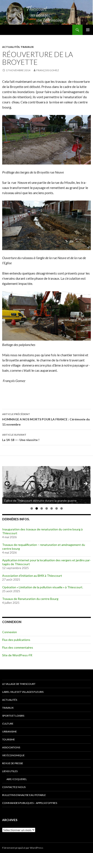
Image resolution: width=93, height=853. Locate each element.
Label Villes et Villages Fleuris (22, 691)
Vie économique (13, 755)
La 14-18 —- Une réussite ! (20, 437)
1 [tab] (31, 508)
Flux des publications (16, 640)
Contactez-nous (14, 787)
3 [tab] (41, 508)
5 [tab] (51, 508)
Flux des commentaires (17, 647)
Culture (7, 723)
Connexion (9, 632)
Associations (11, 747)
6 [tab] (56, 508)
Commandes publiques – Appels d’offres (29, 803)
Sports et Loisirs (13, 715)
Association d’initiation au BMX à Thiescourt (32, 575)
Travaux (27, 46)
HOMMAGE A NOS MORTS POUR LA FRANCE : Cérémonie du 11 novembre (46, 419)
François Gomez (47, 70)
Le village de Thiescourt (18, 683)
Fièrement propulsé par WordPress (22, 847)
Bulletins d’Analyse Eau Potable (24, 795)
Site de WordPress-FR (17, 655)
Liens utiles (10, 771)
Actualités (10, 46)
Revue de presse (12, 763)
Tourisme (8, 739)
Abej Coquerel (16, 779)
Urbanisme (9, 731)
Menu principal (88, 30)
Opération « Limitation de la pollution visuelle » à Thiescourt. (42, 587)
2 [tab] (36, 508)
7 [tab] (61, 508)
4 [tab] (46, 508)
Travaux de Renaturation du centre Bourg (30, 599)
